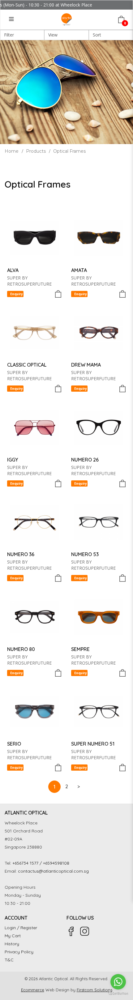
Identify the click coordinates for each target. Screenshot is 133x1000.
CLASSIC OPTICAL (26, 365)
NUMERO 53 (85, 554)
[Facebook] (71, 931)
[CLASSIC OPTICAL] (34, 332)
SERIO (14, 744)
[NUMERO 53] (98, 522)
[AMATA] (98, 238)
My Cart (13, 935)
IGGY (12, 460)
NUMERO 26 (85, 460)
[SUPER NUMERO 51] (98, 711)
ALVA (13, 270)
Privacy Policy (19, 952)
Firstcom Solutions (94, 989)
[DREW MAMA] (98, 332)
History (12, 944)
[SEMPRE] (98, 617)
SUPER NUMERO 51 (92, 744)
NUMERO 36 (20, 554)
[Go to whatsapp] (118, 981)
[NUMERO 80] (34, 617)
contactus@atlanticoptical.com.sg (53, 871)
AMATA (79, 270)
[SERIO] (34, 711)
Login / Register (21, 927)
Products (36, 151)
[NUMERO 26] (98, 427)
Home (12, 151)
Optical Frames (69, 151)
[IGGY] (34, 427)
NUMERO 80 (21, 649)
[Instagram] (84, 931)
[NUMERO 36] (34, 522)
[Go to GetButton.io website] (118, 994)
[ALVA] (34, 238)
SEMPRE (80, 649)
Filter (9, 35)
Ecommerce (32, 989)
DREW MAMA (86, 365)
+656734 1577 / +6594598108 (40, 863)
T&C (9, 960)
